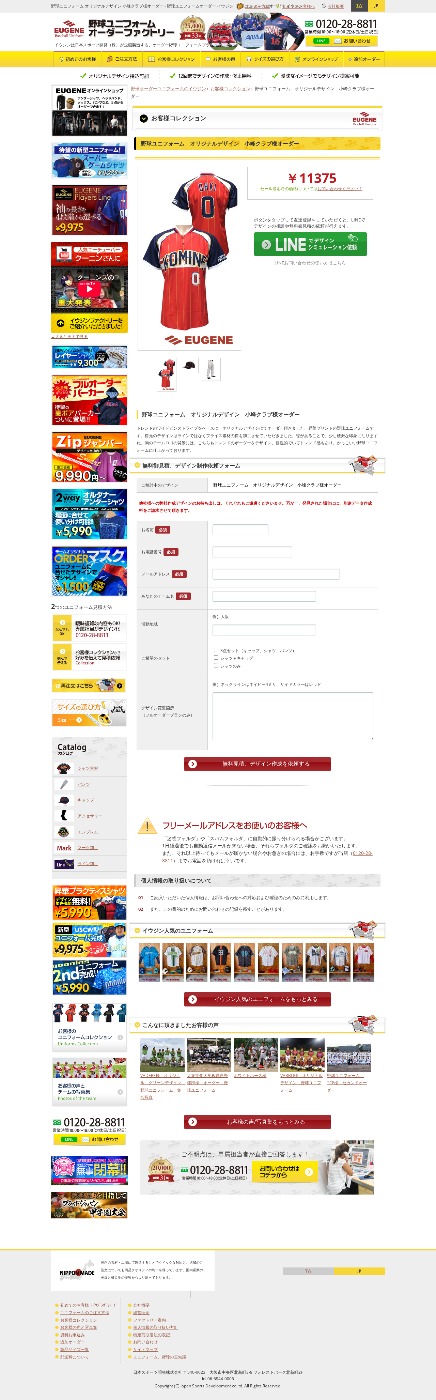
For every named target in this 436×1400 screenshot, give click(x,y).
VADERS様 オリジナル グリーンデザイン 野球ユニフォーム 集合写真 (162, 1087)
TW (359, 6)
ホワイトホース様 (250, 1075)
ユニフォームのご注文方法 (84, 1313)
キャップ (86, 800)
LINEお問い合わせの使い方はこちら (310, 263)
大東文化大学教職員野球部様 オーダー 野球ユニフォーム (207, 1083)
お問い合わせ (145, 1342)
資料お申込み (72, 1335)
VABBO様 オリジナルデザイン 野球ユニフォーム (301, 1083)
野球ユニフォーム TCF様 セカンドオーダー (347, 1083)
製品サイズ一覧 (74, 1349)
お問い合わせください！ (339, 188)
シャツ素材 (88, 768)
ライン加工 (88, 863)
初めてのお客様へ (298, 6)
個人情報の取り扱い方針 (155, 1327)
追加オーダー (72, 1342)
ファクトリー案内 (149, 1320)
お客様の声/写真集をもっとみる (266, 1121)
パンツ (84, 784)
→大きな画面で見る (69, 336)
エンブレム (88, 832)
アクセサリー (90, 816)
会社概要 (336, 6)
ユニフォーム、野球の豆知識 (159, 1357)
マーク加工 (88, 847)
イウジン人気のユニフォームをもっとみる (266, 999)
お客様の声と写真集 (78, 1327)
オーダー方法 (257, 6)
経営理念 (141, 1313)
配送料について (74, 1357)
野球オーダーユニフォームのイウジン (168, 89)
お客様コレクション (230, 89)
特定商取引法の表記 (151, 1335)
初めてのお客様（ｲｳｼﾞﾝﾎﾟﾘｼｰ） (89, 1305)
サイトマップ (145, 1349)
